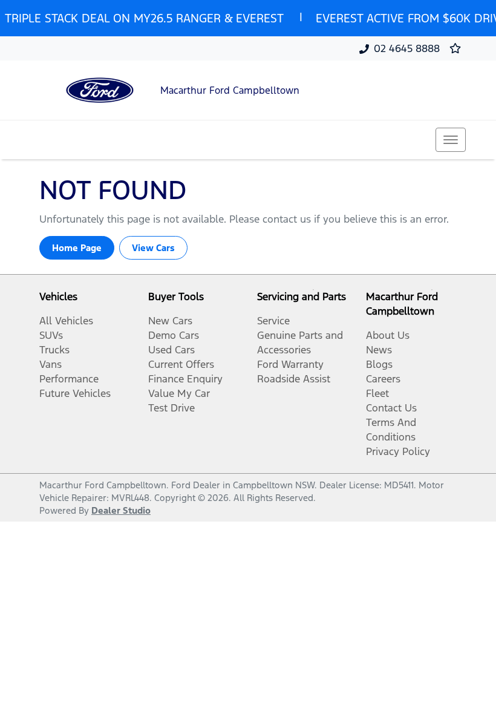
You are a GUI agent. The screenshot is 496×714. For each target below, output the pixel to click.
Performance (69, 378)
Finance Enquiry (185, 378)
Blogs (379, 364)
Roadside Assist (293, 378)
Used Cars (171, 349)
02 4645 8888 (407, 48)
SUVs (51, 335)
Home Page (77, 248)
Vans (50, 364)
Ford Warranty (290, 364)
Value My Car (179, 393)
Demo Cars (173, 335)
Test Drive (171, 407)
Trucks (54, 349)
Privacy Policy (398, 451)
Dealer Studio (121, 510)
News (379, 349)
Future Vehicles (75, 393)
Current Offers (181, 364)
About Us (388, 335)
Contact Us (391, 407)
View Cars (153, 248)
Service (273, 320)
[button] (451, 140)
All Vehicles (66, 320)
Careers (383, 378)
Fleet (377, 393)
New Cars (170, 320)
